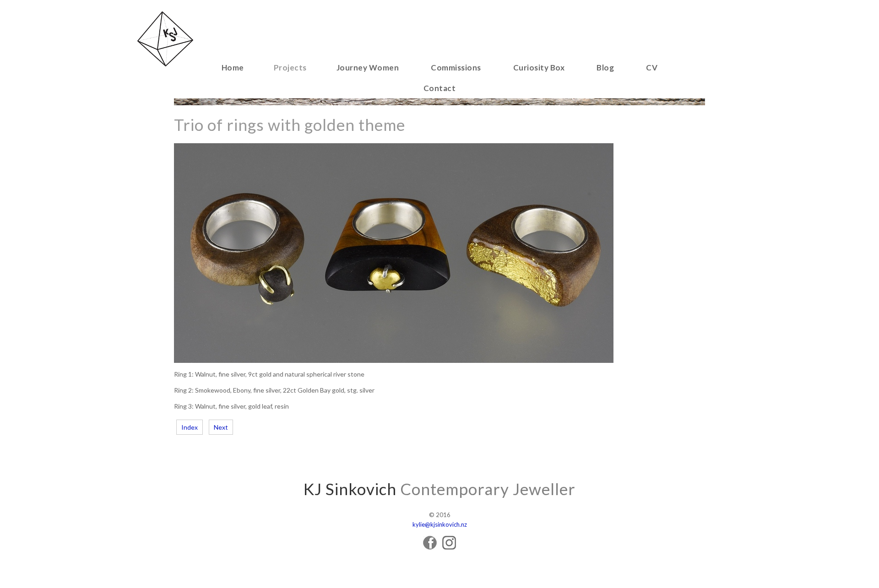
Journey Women (367, 67)
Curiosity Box (539, 67)
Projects (290, 67)
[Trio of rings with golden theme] (393, 360)
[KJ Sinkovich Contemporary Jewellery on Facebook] (430, 547)
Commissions (456, 67)
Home (233, 67)
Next (221, 427)
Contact (439, 88)
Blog (605, 67)
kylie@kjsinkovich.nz (439, 524)
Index (189, 427)
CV (651, 67)
